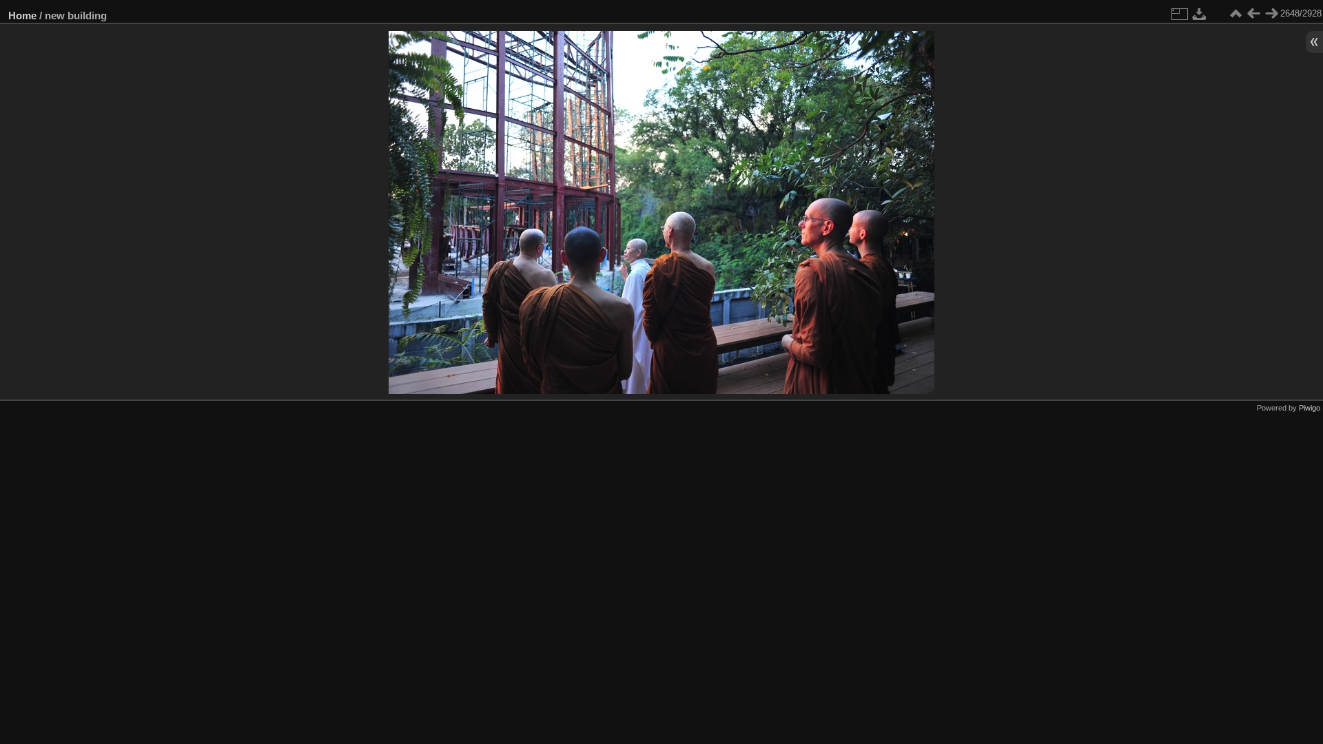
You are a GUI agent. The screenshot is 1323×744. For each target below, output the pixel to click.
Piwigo (1309, 408)
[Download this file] (1200, 14)
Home (22, 15)
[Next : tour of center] (1271, 14)
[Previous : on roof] (1253, 14)
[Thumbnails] (1235, 14)
